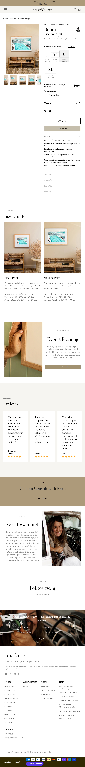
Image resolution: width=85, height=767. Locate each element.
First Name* (23, 627)
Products (13, 19)
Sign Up (42, 639)
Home (5, 19)
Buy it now (62, 128)
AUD (18, 762)
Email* (46, 627)
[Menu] (6, 9)
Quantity (48, 103)
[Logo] (42, 9)
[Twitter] (19, 674)
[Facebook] (5, 674)
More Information (63, 367)
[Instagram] (10, 674)
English (7, 762)
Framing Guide (77, 85)
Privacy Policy (47, 752)
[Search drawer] (75, 9)
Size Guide (71, 47)
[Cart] (79, 9)
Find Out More (42, 498)
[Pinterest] (14, 674)
